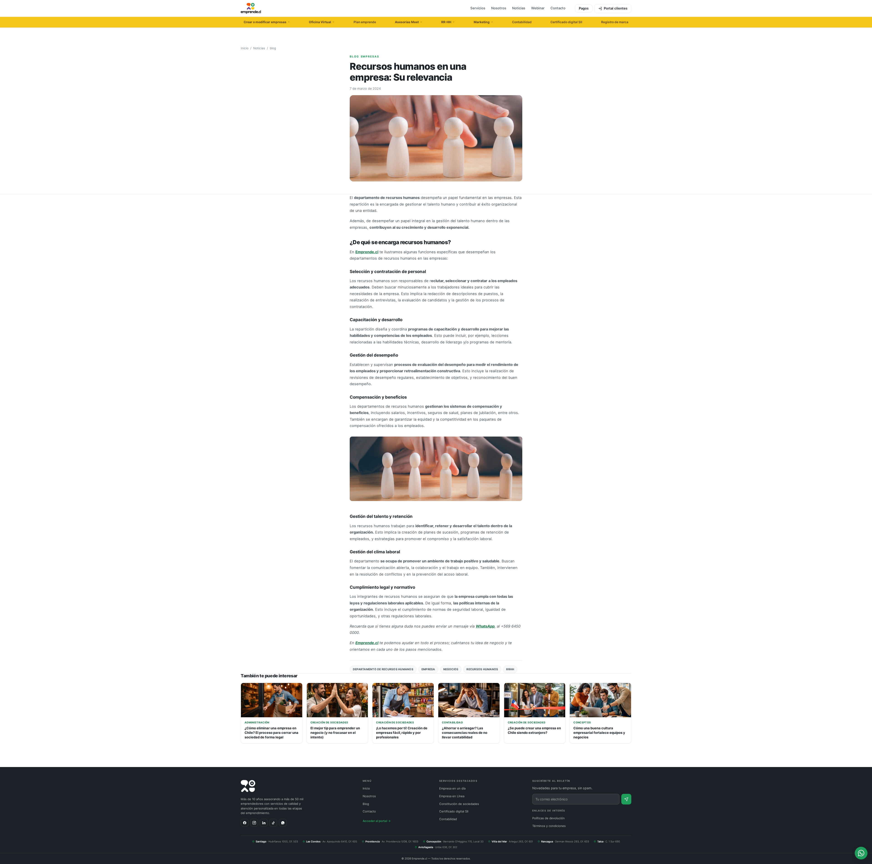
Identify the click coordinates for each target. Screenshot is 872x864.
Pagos (584, 8)
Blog (366, 804)
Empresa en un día (452, 788)
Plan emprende (365, 22)
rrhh (510, 669)
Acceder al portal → (377, 821)
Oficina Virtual (320, 22)
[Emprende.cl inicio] (251, 8)
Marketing (482, 22)
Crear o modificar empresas (265, 22)
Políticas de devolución (548, 818)
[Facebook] (244, 823)
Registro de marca (614, 22)
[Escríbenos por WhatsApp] (861, 853)
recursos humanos (482, 669)
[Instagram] (254, 823)
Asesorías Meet (407, 22)
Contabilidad (522, 22)
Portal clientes (615, 8)
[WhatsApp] (283, 823)
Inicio (244, 48)
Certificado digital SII (566, 22)
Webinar (538, 8)
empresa (428, 669)
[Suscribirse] (626, 799)
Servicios (477, 8)
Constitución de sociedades (459, 804)
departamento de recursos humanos (383, 669)
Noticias (518, 8)
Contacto (557, 8)
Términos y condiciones (549, 826)
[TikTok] (273, 823)
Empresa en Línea (451, 796)
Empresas (370, 56)
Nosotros (498, 8)
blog (273, 48)
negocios (450, 669)
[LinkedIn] (264, 823)
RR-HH (446, 22)
